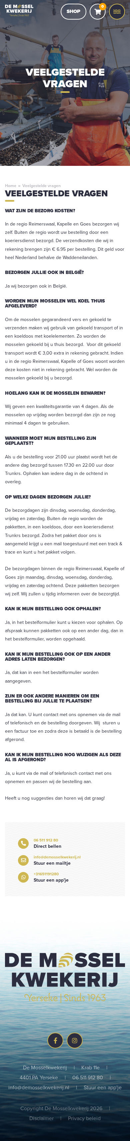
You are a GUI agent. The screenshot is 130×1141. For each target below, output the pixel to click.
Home (10, 185)
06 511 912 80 (87, 1077)
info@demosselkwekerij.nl (38, 1087)
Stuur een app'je (103, 1087)
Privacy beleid (84, 1118)
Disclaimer (41, 1118)
